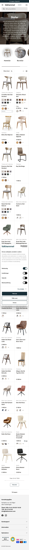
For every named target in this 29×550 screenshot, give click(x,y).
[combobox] (14, 9)
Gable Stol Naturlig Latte (21, 309)
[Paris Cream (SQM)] (22, 103)
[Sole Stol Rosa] (21, 390)
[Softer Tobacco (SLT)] (20, 100)
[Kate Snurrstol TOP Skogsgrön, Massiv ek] (7, 229)
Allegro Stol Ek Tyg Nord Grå (20, 372)
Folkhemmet (7, 546)
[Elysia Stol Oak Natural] (7, 192)
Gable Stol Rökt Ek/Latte (6, 372)
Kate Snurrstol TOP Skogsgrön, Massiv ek (6, 243)
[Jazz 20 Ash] (10, 100)
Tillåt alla (14, 293)
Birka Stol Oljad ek (7, 135)
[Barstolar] (20, 52)
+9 (8, 410)
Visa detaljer (20, 289)
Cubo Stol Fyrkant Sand (7, 403)
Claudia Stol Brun (7, 308)
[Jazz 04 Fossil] (5, 100)
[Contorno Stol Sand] (21, 192)
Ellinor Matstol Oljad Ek (20, 135)
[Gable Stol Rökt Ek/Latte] (7, 359)
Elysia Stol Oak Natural (6, 204)
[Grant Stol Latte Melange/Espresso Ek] (21, 229)
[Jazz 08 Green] (8, 103)
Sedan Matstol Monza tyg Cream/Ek (20, 435)
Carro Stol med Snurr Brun (20, 340)
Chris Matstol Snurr (20, 468)
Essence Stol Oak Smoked (7, 167)
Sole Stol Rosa (20, 402)
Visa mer (14, 484)
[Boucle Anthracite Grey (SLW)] (17, 103)
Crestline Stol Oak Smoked (7, 95)
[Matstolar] (7, 52)
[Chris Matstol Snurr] (21, 455)
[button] (26, 5)
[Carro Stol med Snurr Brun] (21, 328)
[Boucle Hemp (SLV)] (25, 100)
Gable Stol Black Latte (6, 340)
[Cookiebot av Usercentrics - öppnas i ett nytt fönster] (20, 246)
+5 (22, 111)
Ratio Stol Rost (6, 434)
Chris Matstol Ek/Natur (6, 468)
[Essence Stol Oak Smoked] (7, 154)
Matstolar (7, 60)
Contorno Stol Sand (20, 204)
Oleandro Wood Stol (21, 95)
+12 (23, 443)
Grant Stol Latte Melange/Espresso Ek (21, 243)
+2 (8, 443)
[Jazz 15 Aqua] (8, 212)
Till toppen (14, 492)
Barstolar (20, 60)
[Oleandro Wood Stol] (21, 83)
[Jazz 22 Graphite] (5, 103)
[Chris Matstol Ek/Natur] (7, 455)
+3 (23, 315)
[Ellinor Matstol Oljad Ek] (21, 123)
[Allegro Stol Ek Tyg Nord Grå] (21, 359)
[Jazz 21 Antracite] (3, 103)
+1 (8, 108)
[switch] (25, 273)
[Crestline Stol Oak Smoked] (7, 83)
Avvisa (14, 302)
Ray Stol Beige (20, 166)
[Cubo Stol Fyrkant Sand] (7, 390)
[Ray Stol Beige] (21, 154)
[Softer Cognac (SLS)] (22, 100)
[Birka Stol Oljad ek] (7, 123)
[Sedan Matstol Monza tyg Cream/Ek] (21, 422)
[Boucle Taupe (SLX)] (20, 103)
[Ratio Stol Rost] (7, 422)
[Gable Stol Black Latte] (7, 328)
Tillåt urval (14, 298)
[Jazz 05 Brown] (8, 100)
